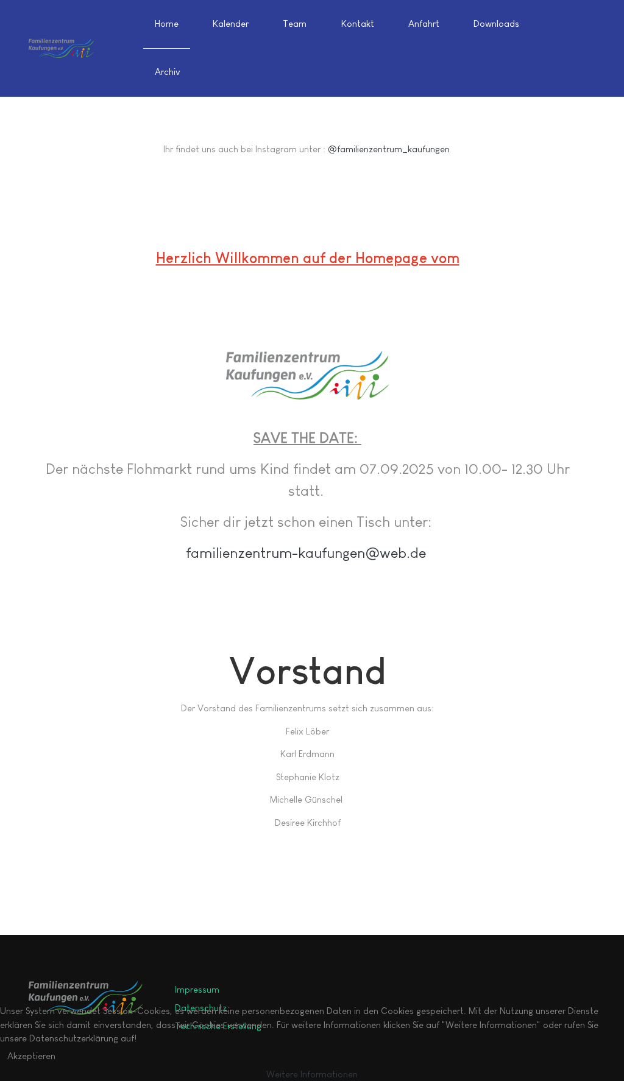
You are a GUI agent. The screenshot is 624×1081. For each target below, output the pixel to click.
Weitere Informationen (312, 1074)
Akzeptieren (31, 1056)
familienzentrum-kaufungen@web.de (306, 552)
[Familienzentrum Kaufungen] (61, 48)
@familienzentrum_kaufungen (390, 149)
